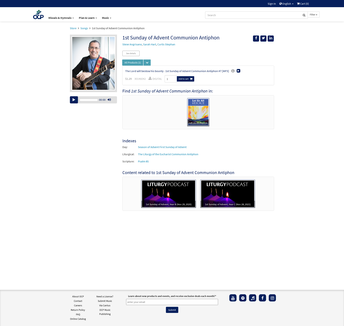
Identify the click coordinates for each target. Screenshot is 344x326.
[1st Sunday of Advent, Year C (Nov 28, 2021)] (227, 193)
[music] (252, 297)
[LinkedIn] (271, 38)
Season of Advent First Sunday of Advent (162, 147)
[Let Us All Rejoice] (198, 112)
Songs (84, 28)
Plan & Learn (87, 18)
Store (73, 28)
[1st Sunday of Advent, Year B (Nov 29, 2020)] (168, 193)
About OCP (78, 296)
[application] (93, 99)
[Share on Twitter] (263, 38)
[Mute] (109, 99)
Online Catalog (78, 318)
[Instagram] (272, 297)
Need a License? (104, 296)
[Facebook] (262, 297)
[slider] (111, 103)
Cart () (304, 3)
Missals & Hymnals (60, 18)
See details (131, 53)
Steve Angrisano (132, 44)
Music (105, 18)
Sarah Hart (149, 44)
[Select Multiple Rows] (147, 63)
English (287, 3)
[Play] (74, 99)
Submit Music (105, 301)
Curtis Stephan (166, 44)
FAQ (78, 314)
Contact (78, 301)
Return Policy (78, 309)
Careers (78, 305)
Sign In (272, 3)
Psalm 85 (143, 161)
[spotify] (242, 297)
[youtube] (232, 297)
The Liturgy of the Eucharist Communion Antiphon (168, 154)
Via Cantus (104, 305)
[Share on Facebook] (256, 38)
